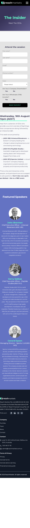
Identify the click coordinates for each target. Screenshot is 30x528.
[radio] (6, 91)
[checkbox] (15, 91)
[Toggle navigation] (27, 2)
